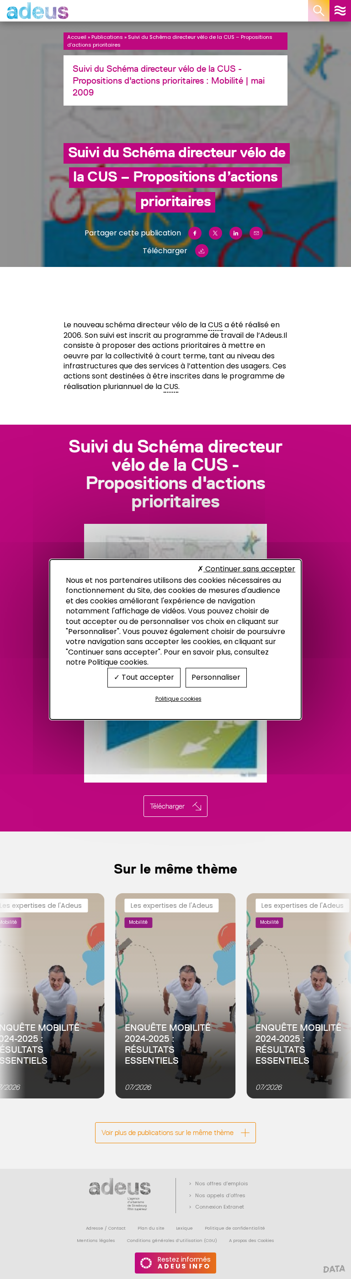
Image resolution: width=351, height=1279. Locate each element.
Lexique (184, 1228)
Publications (107, 37)
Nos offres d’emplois (221, 1183)
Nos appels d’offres (220, 1195)
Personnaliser (215, 677)
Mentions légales (96, 1240)
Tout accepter (147, 677)
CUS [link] (215, 325)
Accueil (76, 37)
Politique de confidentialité (235, 1228)
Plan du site (151, 1228)
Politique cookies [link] (178, 699)
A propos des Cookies (251, 1240)
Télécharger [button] (167, 806)
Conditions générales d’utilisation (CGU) (172, 1240)
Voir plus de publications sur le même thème (167, 1132)
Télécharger (165, 250)
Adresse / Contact (106, 1228)
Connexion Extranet (219, 1206)
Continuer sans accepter (249, 569)
